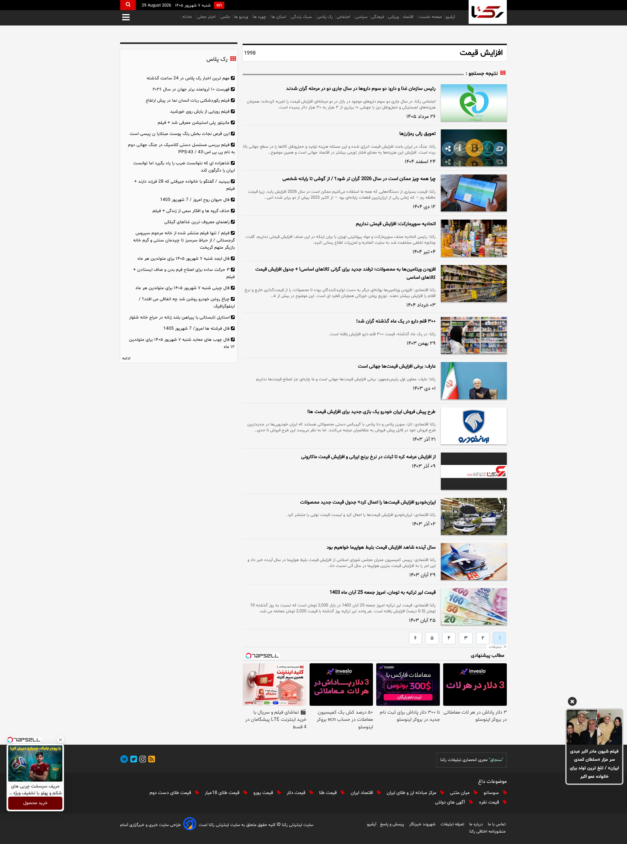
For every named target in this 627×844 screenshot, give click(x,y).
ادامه (126, 358)
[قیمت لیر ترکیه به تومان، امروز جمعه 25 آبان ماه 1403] (474, 606)
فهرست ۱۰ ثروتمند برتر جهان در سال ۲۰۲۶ (191, 89)
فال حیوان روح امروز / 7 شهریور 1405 (195, 200)
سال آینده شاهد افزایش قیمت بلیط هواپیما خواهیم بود (381, 547)
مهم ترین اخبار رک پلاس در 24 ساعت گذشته (188, 78)
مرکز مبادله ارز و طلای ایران (412, 793)
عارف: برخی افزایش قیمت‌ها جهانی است (397, 366)
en (219, 5)
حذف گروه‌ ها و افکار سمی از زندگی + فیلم (191, 211)
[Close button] (60, 739)
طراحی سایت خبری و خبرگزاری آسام (150, 825)
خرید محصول (35, 803)
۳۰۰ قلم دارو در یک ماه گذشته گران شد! (396, 321)
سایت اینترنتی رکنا (297, 825)
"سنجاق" (496, 760)
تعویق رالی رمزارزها (417, 133)
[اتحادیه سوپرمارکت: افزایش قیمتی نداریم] (474, 238)
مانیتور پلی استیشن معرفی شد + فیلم (194, 123)
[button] (126, 17)
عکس (225, 17)
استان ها (279, 17)
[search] (128, 5)
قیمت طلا (328, 793)
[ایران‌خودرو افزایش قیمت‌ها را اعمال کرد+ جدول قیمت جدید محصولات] (474, 516)
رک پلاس (325, 17)
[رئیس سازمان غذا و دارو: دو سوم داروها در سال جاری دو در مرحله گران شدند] (474, 102)
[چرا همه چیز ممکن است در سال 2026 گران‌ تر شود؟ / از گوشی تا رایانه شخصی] (474, 192)
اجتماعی (344, 17)
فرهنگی (377, 17)
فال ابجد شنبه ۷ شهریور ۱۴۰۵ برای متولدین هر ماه (183, 259)
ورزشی (393, 17)
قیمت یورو (263, 793)
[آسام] (189, 825)
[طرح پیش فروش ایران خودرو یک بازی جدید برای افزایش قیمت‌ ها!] (474, 425)
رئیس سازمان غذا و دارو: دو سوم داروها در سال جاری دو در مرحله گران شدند (361, 88)
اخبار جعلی (207, 17)
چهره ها (260, 17)
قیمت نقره (489, 802)
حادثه (188, 17)
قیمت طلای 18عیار (223, 793)
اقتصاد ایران (362, 793)
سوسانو (492, 793)
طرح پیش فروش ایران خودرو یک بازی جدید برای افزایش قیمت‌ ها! (371, 411)
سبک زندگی (302, 17)
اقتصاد (409, 17)
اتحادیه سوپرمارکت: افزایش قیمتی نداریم (396, 224)
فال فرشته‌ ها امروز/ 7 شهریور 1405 (196, 328)
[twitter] (132, 760)
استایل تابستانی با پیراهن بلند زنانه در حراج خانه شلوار (179, 317)
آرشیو (450, 17)
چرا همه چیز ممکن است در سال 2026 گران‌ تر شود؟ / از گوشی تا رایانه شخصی (359, 178)
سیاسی (361, 17)
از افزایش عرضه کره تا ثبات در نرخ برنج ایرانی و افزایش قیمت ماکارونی (368, 457)
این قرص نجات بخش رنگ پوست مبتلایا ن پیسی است (180, 134)
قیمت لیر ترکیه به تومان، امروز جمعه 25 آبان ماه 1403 (383, 592)
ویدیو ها (241, 17)
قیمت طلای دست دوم (171, 793)
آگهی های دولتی (450, 802)
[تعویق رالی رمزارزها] (474, 147)
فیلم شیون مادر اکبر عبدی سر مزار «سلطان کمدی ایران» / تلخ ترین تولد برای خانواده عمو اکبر (594, 764)
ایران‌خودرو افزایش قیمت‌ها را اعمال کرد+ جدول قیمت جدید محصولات (368, 502)
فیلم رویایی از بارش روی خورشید (200, 111)
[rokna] (488, 12)
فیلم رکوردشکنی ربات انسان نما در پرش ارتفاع (188, 100)
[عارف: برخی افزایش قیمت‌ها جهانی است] (474, 380)
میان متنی (460, 793)
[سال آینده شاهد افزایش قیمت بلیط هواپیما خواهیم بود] (474, 561)
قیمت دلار (297, 793)
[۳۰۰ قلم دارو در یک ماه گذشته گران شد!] (474, 335)
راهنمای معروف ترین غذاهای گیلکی (197, 222)
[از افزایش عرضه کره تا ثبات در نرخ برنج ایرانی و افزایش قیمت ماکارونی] (474, 471)
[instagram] (141, 760)
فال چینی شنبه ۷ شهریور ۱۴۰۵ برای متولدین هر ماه (183, 288)
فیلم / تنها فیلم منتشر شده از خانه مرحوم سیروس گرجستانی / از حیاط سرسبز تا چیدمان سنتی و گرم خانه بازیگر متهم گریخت (184, 240)
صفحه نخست (430, 17)
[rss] (150, 760)
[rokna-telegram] (124, 760)
